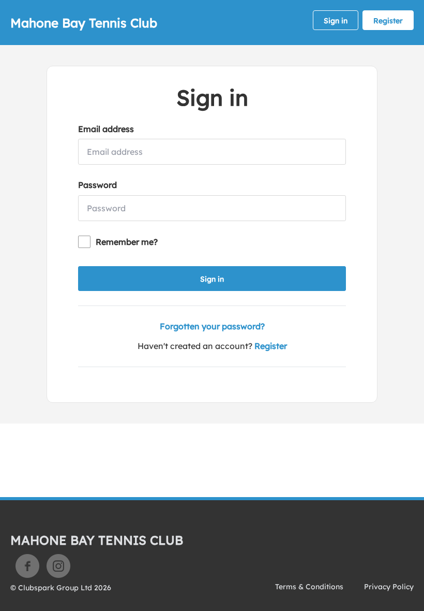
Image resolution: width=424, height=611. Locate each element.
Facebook (27, 566)
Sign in (335, 20)
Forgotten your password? (212, 326)
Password (97, 185)
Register (388, 20)
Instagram (58, 566)
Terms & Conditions (309, 586)
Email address (106, 129)
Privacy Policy (389, 586)
